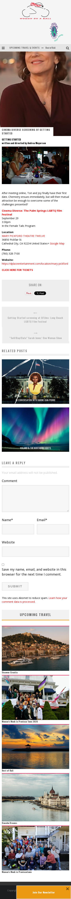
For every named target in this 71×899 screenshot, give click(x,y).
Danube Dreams (9, 822)
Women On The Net (54, 47)
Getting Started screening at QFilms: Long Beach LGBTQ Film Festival (35, 319)
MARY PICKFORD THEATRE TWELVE (23, 236)
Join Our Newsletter (44, 892)
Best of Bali (7, 770)
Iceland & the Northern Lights (35, 448)
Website (8, 542)
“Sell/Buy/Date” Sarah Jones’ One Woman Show (35, 338)
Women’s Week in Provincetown (17, 871)
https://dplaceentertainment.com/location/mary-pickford (35, 263)
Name (7, 520)
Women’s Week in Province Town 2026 (20, 721)
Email (42, 520)
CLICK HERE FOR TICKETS (17, 270)
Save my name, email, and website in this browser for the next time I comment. (34, 571)
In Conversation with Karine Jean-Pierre (35, 400)
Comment (9, 481)
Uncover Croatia (9, 672)
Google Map (57, 243)
